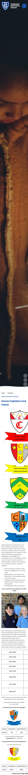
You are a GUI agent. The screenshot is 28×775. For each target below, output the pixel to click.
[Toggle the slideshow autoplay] (25, 384)
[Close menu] (24, 6)
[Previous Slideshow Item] (25, 380)
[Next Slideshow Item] (25, 375)
